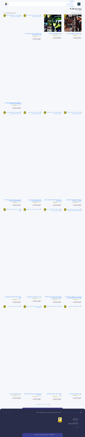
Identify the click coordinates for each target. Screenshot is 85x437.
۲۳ (41, 404)
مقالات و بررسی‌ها (70, 4)
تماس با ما (71, 1)
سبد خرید (71, 2)
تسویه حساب (69, 3)
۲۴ (39, 404)
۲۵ (37, 404)
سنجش (72, 6)
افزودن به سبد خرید (77, 37)
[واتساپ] (5, 413)
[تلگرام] (9, 413)
